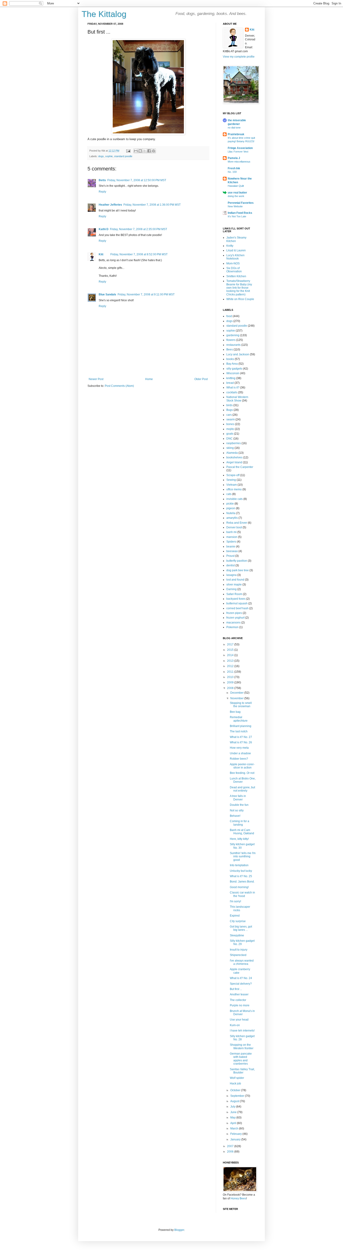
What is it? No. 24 (241, 978)
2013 (230, 660)
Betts (102, 180)
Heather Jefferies (110, 204)
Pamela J (234, 158)
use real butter (237, 192)
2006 (230, 1151)
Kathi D (103, 229)
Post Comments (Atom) (119, 386)
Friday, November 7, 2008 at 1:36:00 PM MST (152, 204)
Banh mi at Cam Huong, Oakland (242, 831)
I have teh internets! (242, 1030)
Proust (230, 555)
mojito (230, 429)
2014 (230, 655)
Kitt (101, 254)
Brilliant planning (240, 726)
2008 (230, 688)
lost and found (235, 579)
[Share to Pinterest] (153, 151)
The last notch (239, 731)
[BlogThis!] (140, 151)
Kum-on (235, 1025)
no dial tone (234, 127)
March (234, 1128)
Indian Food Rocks (240, 213)
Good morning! (239, 887)
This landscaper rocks (240, 908)
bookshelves (234, 457)
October (235, 1090)
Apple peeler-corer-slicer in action (242, 766)
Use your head (239, 1019)
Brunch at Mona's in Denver (242, 1012)
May (233, 1117)
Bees (229, 349)
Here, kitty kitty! (239, 839)
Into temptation (239, 865)
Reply (102, 191)
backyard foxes (235, 598)
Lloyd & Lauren (236, 250)
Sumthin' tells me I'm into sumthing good (243, 857)
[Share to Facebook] (149, 151)
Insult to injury (238, 949)
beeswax (232, 551)
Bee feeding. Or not (242, 773)
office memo (234, 489)
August (235, 1101)
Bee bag (235, 711)
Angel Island (234, 462)
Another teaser (239, 994)
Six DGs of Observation (234, 270)
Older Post (201, 379)
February (236, 1133)
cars (229, 414)
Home (149, 379)
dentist (230, 565)
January (235, 1139)
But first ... (236, 989)
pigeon (230, 508)
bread (230, 382)
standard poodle (123, 156)
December (237, 692)
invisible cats (234, 499)
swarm (230, 419)
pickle (230, 503)
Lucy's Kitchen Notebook (235, 257)
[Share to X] (144, 151)
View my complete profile (239, 56)
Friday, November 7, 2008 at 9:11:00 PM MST (146, 294)
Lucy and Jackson (237, 354)
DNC (229, 438)
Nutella (230, 513)
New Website (235, 206)
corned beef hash (237, 608)
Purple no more (239, 1005)
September (237, 1095)
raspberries (233, 443)
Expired (235, 915)
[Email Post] (128, 150)
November (237, 698)
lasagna (231, 575)
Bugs (229, 410)
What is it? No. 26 (241, 742)
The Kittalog (104, 14)
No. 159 (232, 171)
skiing (230, 448)
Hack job (235, 1083)
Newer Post (96, 379)
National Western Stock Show (237, 398)
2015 (230, 649)
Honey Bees (238, 1198)
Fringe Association (240, 148)
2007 (230, 1146)
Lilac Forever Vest (238, 151)
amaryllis (232, 517)
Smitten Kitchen (236, 276)
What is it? (232, 387)
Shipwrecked (238, 955)
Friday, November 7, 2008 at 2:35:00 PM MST (138, 229)
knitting (230, 378)
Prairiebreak (236, 134)
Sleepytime (237, 935)
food (229, 316)
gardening (232, 335)
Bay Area (232, 363)
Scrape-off (232, 475)
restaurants (233, 344)
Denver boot (234, 527)
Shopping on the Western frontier (241, 1046)
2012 (230, 666)
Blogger (179, 1230)
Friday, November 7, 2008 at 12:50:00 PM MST (136, 180)
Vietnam (231, 484)
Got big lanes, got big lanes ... (241, 928)
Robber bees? (239, 758)
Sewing (231, 479)
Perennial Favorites (241, 202)
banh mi (231, 532)
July (233, 1106)
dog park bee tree (237, 570)
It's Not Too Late (237, 216)
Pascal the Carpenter (239, 467)
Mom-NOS (233, 263)
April (233, 1123)
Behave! (235, 815)
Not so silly (237, 810)
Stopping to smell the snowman (241, 704)
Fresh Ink (234, 168)
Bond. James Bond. (242, 881)
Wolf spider (237, 1078)
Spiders (231, 541)
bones (230, 424)
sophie (109, 156)
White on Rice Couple (240, 299)
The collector (238, 1000)
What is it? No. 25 (241, 876)
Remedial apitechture (239, 719)
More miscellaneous (239, 161)
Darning (231, 589)
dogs (101, 156)
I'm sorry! (235, 901)
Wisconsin (232, 373)
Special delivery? (241, 983)
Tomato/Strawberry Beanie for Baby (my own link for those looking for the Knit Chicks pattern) (239, 287)
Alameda (232, 452)
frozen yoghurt (235, 617)
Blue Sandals (107, 294)
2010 (230, 677)
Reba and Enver (236, 522)
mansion (231, 537)
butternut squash (237, 603)
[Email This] (135, 151)
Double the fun (239, 805)
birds (229, 405)
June (233, 1112)
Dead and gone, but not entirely (242, 789)
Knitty (229, 245)
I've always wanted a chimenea (242, 962)
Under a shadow (240, 753)
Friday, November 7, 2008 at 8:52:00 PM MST (139, 254)
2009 (230, 682)
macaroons (233, 622)
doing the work (236, 196)
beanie (230, 546)
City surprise (238, 921)
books (230, 359)
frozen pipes (234, 613)
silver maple (234, 584)
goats (229, 433)
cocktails (231, 392)
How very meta (239, 747)
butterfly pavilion (236, 560)
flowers (230, 340)
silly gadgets (234, 368)
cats (228, 494)
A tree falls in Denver (238, 797)
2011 (230, 671)
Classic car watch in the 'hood (242, 894)
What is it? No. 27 (241, 737)
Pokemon (232, 627)
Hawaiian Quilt (236, 185)
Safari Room (234, 594)
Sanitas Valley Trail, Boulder (242, 1071)
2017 (230, 644)
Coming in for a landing (239, 823)
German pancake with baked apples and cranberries (241, 1058)
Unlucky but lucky (241, 870)
